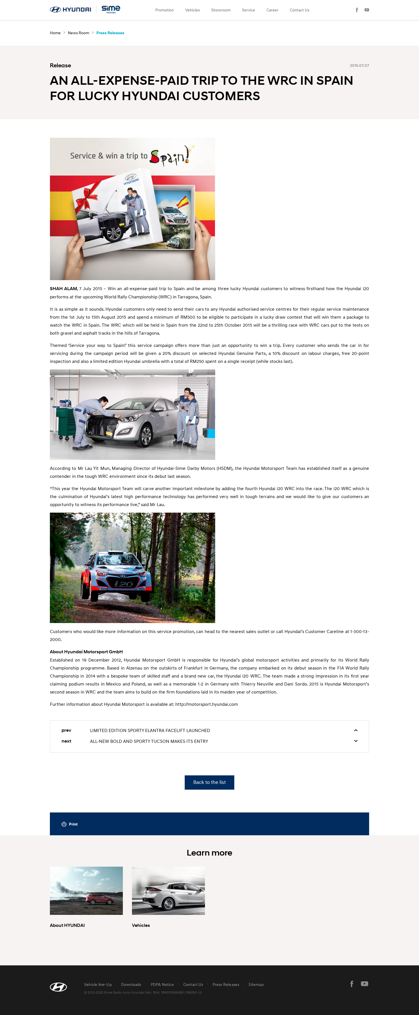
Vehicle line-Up (98, 984)
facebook (352, 984)
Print (73, 824)
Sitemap (256, 984)
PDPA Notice (162, 984)
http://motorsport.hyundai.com (206, 704)
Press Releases (226, 984)
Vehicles (192, 9)
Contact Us (299, 9)
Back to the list (209, 782)
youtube (365, 984)
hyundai (85, 9)
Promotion (164, 9)
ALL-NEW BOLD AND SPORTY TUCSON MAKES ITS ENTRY (149, 741)
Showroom (221, 9)
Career (272, 9)
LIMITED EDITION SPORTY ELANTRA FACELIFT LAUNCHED (150, 730)
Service (248, 9)
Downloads (131, 984)
